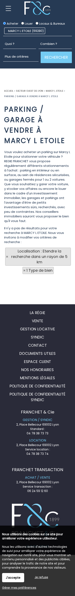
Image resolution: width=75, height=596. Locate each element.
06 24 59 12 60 (37, 491)
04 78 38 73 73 (37, 433)
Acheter (12, 24)
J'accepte (13, 578)
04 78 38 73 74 (37, 454)
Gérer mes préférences (19, 588)
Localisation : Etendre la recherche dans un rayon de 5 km (39, 257)
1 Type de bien (39, 270)
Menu (8, 8)
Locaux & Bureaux (51, 24)
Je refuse (41, 577)
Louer (28, 24)
